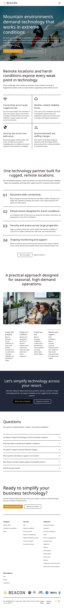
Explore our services (42, 401)
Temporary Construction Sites (51, 563)
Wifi (24, 525)
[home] (10, 3)
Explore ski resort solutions (35, 51)
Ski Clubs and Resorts (49, 531)
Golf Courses (46, 557)
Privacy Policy (42, 602)
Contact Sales (7, 525)
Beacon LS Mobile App (29, 534)
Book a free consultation (13, 51)
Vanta (4, 531)
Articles (5, 579)
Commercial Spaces (48, 525)
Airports (45, 547)
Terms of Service (48, 602)
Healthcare (46, 544)
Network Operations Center (31, 538)
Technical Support (28, 541)
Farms (45, 534)
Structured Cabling (28, 544)
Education (46, 528)
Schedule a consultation (10, 528)
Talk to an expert (25, 255)
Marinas (45, 560)
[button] (59, 3)
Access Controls (27, 531)
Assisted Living (47, 541)
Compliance (6, 583)
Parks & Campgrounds (49, 538)
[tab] (10, 346)
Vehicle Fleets (47, 554)
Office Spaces (47, 550)
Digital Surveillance (28, 528)
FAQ (4, 576)
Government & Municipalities (51, 566)
